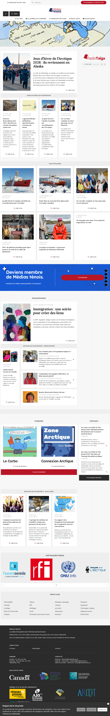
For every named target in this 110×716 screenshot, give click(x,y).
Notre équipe (90, 18)
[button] (14, 13)
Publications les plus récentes (39, 95)
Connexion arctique (58, 18)
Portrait (94, 421)
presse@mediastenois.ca (82, 662)
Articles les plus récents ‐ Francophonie (39, 346)
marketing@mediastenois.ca (78, 661)
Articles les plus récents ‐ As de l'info (39, 491)
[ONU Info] (68, 569)
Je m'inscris (82, 277)
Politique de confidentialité (11, 714)
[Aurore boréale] (14, 569)
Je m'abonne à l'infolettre (94, 2)
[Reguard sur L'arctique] (95, 569)
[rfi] (41, 569)
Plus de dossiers (39, 472)
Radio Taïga (75, 18)
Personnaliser (91, 709)
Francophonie (39, 298)
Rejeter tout (81, 709)
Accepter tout (102, 709)
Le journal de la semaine (36, 18)
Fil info (20, 18)
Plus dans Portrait (94, 478)
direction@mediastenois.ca (70, 659)
